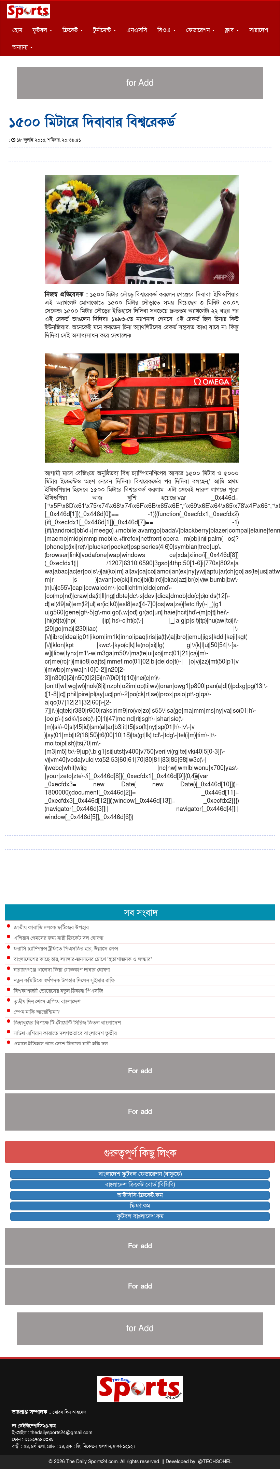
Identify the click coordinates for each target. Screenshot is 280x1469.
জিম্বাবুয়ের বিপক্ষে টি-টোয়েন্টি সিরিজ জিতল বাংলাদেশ (67, 1023)
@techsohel (215, 1461)
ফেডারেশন (198, 30)
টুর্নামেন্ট (103, 30)
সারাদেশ (258, 30)
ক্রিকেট (71, 30)
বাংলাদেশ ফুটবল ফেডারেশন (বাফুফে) (140, 1174)
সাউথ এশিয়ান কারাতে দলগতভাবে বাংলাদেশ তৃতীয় (65, 1033)
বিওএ (164, 30)
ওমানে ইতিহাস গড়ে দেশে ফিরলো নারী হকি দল (61, 1044)
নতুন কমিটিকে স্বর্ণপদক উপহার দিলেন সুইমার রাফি (64, 980)
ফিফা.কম (140, 1206)
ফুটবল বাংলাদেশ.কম (140, 1216)
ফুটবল (40, 30)
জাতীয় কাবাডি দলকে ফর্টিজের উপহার (51, 927)
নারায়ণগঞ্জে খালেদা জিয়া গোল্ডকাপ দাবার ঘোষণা (62, 970)
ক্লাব (230, 30)
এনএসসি (136, 30)
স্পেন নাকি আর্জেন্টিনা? (37, 1012)
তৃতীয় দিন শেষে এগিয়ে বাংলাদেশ (47, 1001)
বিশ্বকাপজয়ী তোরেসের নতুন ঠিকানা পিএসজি (58, 991)
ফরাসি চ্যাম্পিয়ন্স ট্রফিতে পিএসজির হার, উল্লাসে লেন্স (66, 948)
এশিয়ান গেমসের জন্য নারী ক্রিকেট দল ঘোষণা (58, 938)
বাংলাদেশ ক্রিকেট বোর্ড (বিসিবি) (140, 1185)
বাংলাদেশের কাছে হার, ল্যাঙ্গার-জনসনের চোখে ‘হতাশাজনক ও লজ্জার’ (83, 959)
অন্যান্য (20, 47)
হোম (17, 30)
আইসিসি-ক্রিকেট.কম (140, 1195)
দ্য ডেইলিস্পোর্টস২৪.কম (34, 1426)
